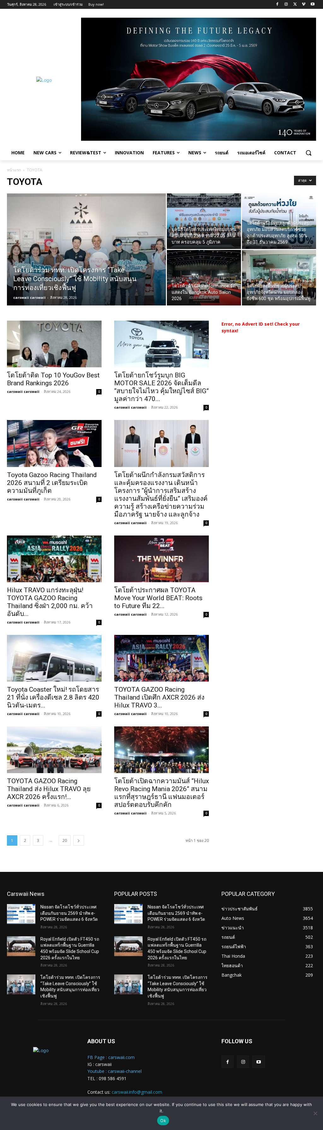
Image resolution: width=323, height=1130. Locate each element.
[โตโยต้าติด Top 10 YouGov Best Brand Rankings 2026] (54, 344)
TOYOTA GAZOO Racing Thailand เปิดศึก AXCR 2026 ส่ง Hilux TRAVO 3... (159, 697)
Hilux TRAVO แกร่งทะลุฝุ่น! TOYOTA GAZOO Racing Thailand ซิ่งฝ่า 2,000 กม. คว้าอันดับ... (50, 602)
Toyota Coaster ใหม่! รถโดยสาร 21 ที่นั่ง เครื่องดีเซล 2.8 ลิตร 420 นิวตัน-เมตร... (53, 697)
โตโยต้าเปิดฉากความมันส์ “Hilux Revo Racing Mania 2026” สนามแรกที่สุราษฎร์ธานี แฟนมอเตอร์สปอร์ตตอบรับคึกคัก (161, 792)
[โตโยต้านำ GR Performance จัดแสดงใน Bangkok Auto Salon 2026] (204, 277)
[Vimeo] (303, 4)
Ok (163, 1120)
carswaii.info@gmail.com (137, 1092)
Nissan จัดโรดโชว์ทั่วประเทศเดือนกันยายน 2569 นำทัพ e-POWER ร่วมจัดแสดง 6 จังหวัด (69, 913)
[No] (315, 1113)
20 (64, 840)
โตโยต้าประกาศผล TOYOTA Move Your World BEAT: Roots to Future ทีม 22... (158, 598)
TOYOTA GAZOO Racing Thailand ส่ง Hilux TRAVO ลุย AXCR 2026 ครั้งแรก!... (49, 789)
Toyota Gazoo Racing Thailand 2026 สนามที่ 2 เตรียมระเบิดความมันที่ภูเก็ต (52, 482)
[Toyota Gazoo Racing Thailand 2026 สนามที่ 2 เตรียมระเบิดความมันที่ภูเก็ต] (54, 443)
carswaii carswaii (29, 297)
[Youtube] (312, 4)
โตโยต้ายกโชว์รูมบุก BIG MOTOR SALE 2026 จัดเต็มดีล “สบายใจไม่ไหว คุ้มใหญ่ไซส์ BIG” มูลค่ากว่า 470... (161, 387)
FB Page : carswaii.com (111, 1057)
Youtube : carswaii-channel (114, 1071)
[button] (308, 152)
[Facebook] (277, 4)
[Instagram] (286, 4)
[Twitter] (295, 4)
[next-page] (78, 840)
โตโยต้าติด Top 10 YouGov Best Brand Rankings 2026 (53, 379)
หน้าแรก (14, 170)
